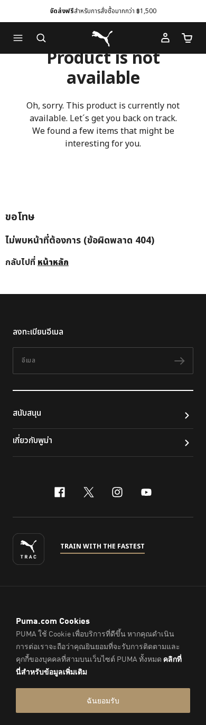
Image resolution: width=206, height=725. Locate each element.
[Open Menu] (21, 37)
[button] (21, 37)
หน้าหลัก (53, 262)
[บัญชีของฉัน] (165, 38)
